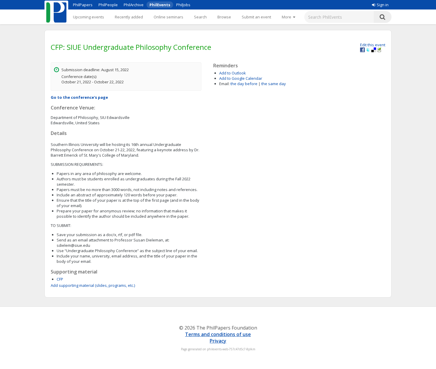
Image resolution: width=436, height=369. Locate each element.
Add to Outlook (232, 73)
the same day (273, 83)
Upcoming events (88, 17)
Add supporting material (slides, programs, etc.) (93, 285)
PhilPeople (108, 4)
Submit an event (256, 17)
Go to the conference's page (79, 97)
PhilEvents (159, 4)
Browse (224, 17)
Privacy (218, 341)
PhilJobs (183, 4)
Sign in (383, 4)
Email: (224, 83)
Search (200, 17)
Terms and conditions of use (218, 334)
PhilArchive (134, 4)
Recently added (129, 17)
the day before (243, 83)
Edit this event (372, 44)
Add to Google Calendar (240, 78)
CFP (60, 279)
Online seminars (168, 17)
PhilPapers (83, 4)
